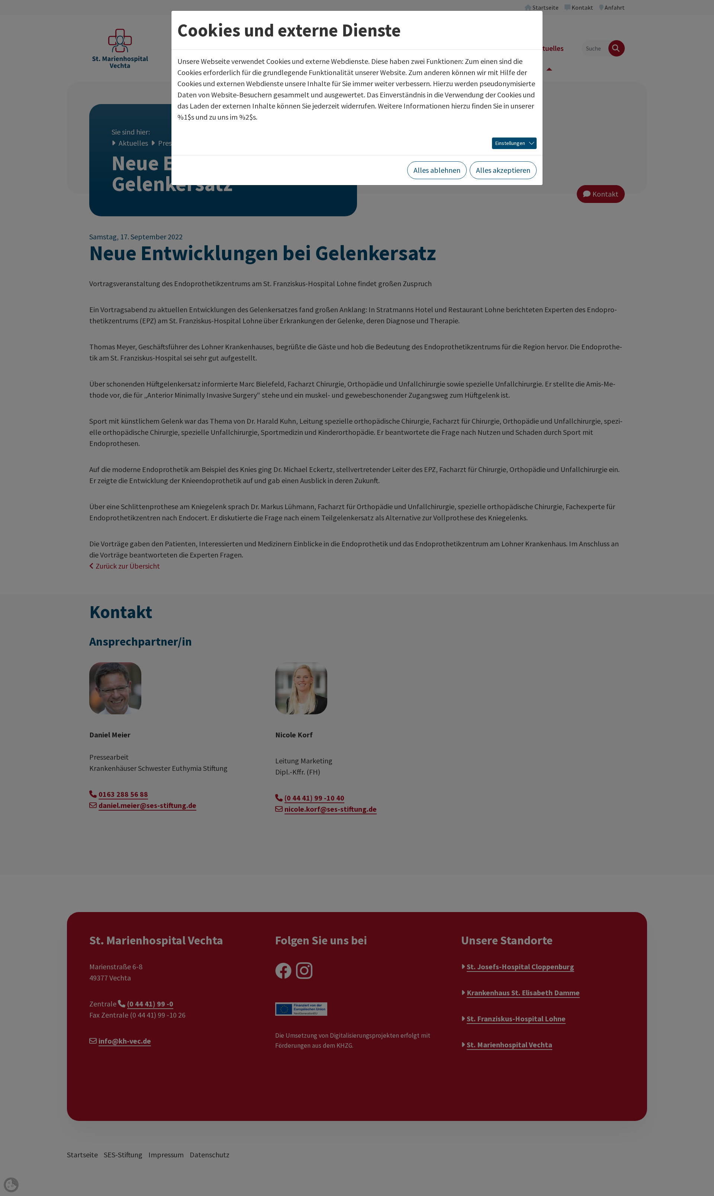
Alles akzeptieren (503, 170)
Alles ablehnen (437, 170)
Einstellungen (510, 143)
